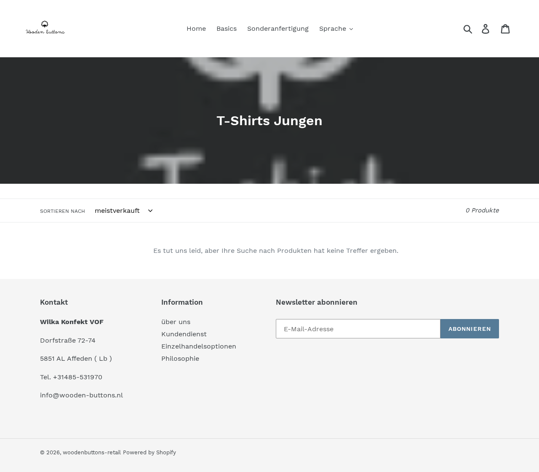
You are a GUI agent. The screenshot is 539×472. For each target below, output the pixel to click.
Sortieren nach (62, 211)
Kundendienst (184, 334)
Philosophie (180, 358)
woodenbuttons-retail (92, 452)
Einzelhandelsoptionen (198, 346)
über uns (175, 322)
